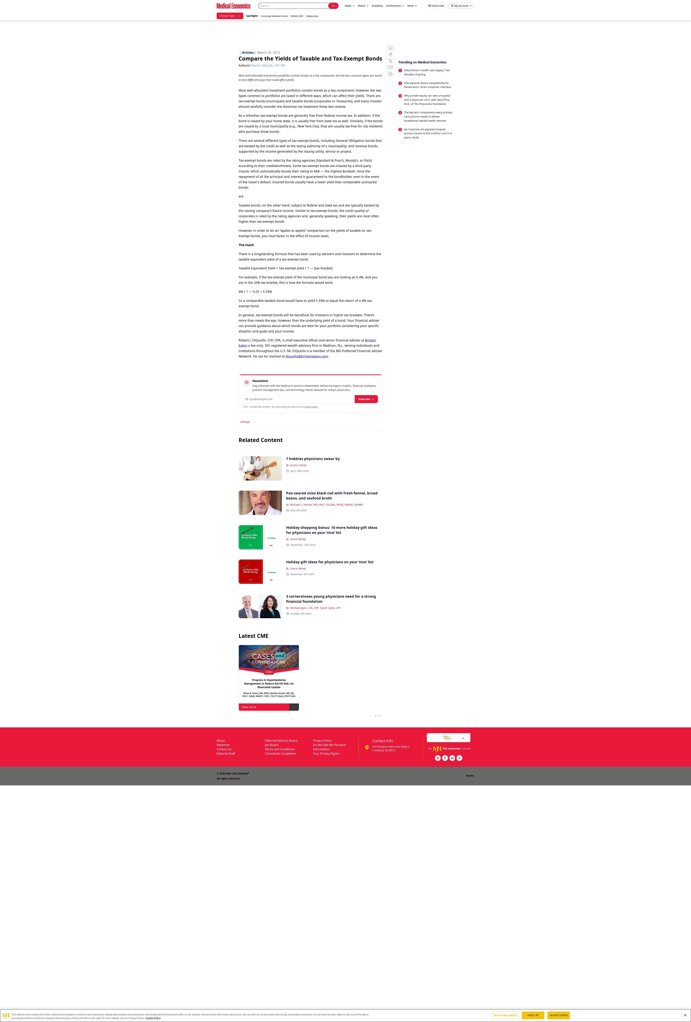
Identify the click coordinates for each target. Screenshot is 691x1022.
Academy (377, 5)
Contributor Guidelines (280, 754)
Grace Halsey (298, 539)
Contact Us (224, 749)
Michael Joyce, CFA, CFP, (304, 608)
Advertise (223, 745)
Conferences (393, 5)
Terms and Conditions (280, 749)
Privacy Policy (322, 741)
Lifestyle (245, 421)
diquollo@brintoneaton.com (307, 356)
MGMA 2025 (297, 16)
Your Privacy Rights (326, 754)
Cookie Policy (153, 1018)
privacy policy (311, 406)
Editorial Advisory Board (281, 741)
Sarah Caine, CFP (330, 608)
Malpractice (312, 16)
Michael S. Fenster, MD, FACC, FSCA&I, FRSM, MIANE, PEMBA (326, 504)
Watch (361, 5)
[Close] (685, 1015)
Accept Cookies (559, 1015)
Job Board (271, 745)
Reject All (533, 1015)
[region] (345, 1015)
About (221, 741)
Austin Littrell (298, 465)
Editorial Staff (226, 754)
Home (470, 775)
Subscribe (364, 399)
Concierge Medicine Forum (274, 16)
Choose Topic (227, 15)
